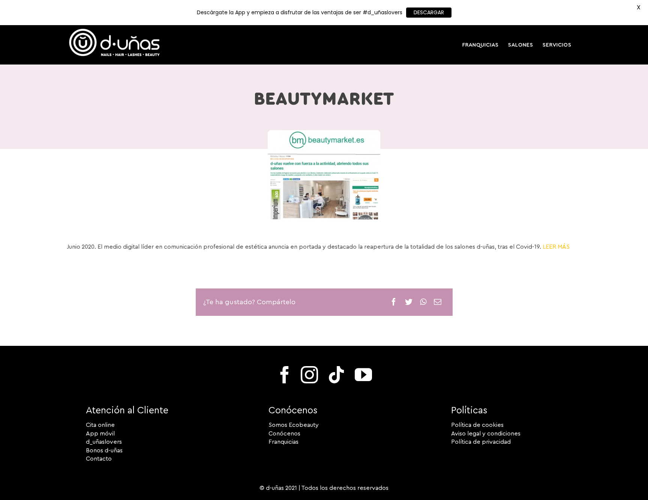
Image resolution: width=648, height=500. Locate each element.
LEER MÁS (556, 247)
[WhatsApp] (423, 302)
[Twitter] (408, 302)
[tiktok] (336, 374)
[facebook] (284, 374)
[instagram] (309, 374)
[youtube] (363, 374)
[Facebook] (393, 302)
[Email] (437, 302)
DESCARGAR (429, 12)
